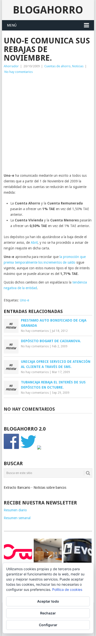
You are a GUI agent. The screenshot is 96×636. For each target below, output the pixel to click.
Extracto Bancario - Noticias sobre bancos (35, 487)
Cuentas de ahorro (57, 66)
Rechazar (48, 613)
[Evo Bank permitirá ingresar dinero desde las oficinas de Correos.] (78, 552)
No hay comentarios (18, 72)
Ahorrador (11, 66)
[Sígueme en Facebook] (11, 448)
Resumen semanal (17, 518)
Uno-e (24, 300)
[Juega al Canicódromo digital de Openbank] (18, 552)
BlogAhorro (48, 10)
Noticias (77, 66)
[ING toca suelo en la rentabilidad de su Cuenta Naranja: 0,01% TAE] (48, 553)
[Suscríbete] (39, 448)
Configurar (48, 625)
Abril (34, 242)
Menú (11, 25)
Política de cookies (67, 589)
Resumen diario (15, 510)
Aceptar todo (48, 601)
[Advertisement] (48, 125)
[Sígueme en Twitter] (28, 448)
